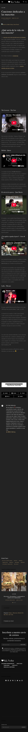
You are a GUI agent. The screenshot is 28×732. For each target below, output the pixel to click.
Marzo (20, 560)
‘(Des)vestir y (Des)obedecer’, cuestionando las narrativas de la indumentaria (14, 597)
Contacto (14, 665)
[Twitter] (15, 680)
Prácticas (19, 663)
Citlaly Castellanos (7, 560)
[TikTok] (11, 680)
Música (11, 562)
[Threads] (22, 680)
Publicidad (6, 665)
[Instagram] (8, 680)
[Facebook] (6, 680)
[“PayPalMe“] (14, 384)
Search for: (4, 724)
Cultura (3, 7)
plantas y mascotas (7, 564)
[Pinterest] (13, 680)
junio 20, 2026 (19, 600)
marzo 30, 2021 (15, 18)
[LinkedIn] (20, 680)
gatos (15, 560)
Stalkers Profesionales (7, 663)
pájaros (17, 562)
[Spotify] (17, 680)
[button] (26, 1)
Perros (23, 562)
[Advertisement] (14, 94)
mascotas (5, 562)
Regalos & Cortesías (9, 667)
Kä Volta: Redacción (6, 18)
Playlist (16, 564)
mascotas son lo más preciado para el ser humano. (14, 37)
